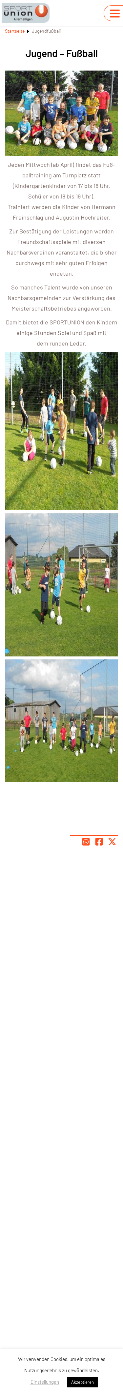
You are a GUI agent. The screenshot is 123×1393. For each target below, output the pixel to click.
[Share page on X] (112, 842)
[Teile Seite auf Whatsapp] (86, 842)
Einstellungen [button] (45, 1382)
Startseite (15, 31)
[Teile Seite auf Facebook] (99, 842)
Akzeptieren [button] (82, 1382)
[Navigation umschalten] (115, 13)
